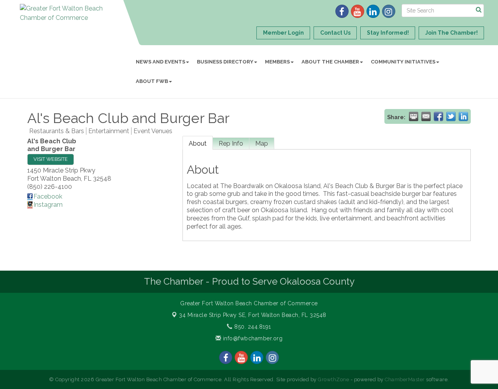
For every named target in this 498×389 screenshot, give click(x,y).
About (198, 143)
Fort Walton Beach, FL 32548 (252, 315)
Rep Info (231, 143)
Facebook (47, 196)
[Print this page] (413, 116)
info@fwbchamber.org (251, 338)
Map (261, 143)
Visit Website (50, 159)
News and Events (160, 62)
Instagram (48, 204)
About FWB (152, 81)
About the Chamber (330, 62)
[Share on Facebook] (438, 116)
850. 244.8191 (252, 327)
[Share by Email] (426, 116)
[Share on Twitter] (451, 116)
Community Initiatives (403, 62)
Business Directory (225, 62)
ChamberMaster (405, 379)
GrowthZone (333, 379)
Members (277, 62)
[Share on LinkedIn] (463, 116)
